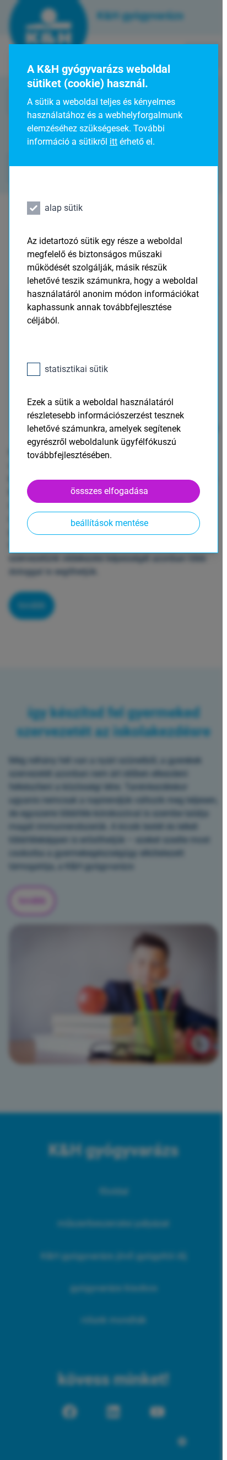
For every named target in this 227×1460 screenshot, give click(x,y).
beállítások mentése (109, 523)
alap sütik (64, 208)
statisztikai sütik (76, 369)
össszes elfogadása (109, 491)
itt (113, 141)
